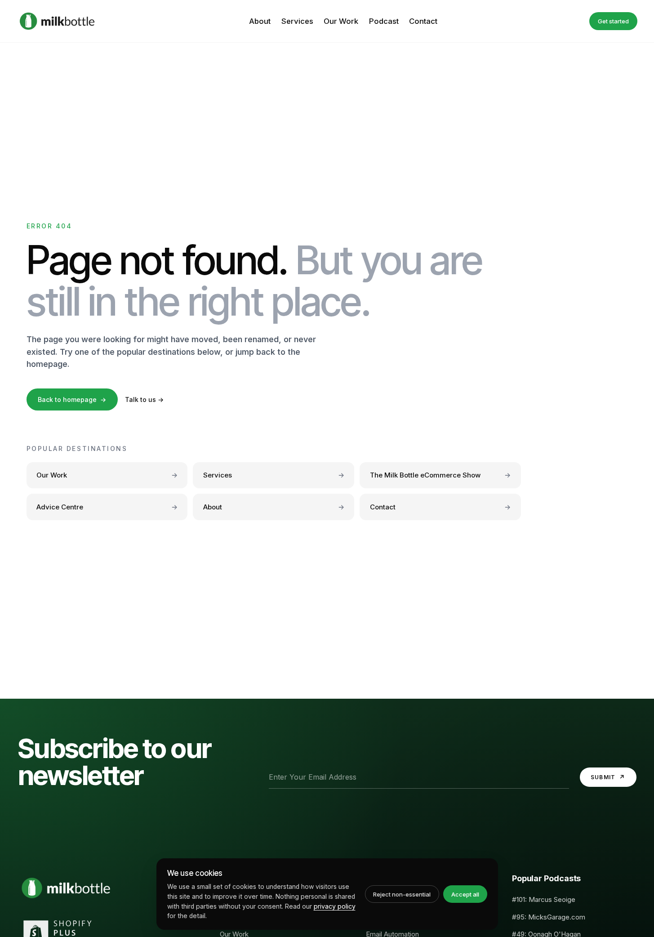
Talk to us (144, 399)
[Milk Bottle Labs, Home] (57, 21)
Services (297, 21)
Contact (423, 21)
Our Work (341, 21)
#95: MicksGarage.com (548, 917)
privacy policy (335, 906)
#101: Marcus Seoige (543, 899)
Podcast (384, 21)
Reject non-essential (402, 894)
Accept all (465, 894)
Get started (613, 21)
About (260, 21)
